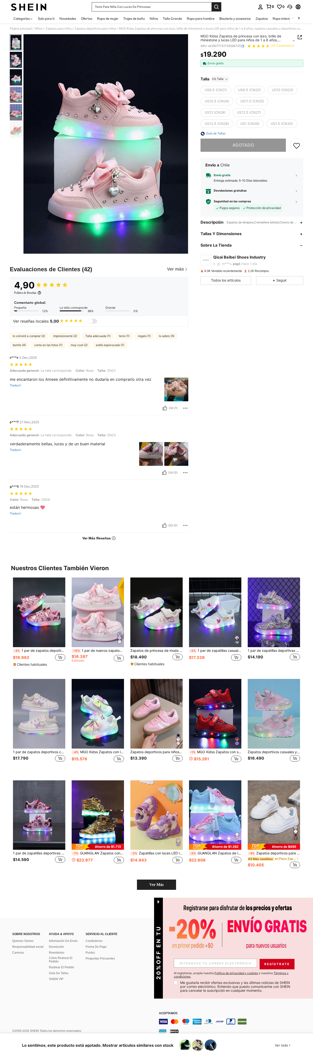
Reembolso (56, 952)
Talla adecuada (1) (98, 336)
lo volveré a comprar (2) (29, 336)
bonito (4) (19, 345)
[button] (290, 7)
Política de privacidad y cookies (236, 973)
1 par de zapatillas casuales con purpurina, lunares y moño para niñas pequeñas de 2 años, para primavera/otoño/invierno (215, 651)
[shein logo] (28, 7)
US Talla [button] (218, 79)
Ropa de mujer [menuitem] (107, 19)
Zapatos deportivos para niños (95, 28)
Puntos (90, 952)
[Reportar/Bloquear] (185, 408)
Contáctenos (94, 941)
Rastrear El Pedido (61, 967)
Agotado (243, 145)
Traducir (15, 385)
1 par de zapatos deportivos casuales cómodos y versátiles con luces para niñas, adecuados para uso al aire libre (39, 651)
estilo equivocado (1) (110, 345)
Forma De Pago (96, 946)
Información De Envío (63, 941)
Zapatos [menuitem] (262, 19)
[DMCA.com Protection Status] (174, 1031)
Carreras (18, 952)
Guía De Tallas (58, 973)
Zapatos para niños (58, 28)
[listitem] (39, 624)
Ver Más (156, 885)
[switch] (92, 321)
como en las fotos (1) (48, 345)
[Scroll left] (293, 18)
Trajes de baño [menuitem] (134, 19)
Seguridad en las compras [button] (232, 201)
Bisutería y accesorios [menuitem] (235, 19)
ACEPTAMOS (168, 1013)
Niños (39, 28)
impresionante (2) (65, 336)
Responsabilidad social (28, 946)
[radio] (216, 90)
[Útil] (165, 408)
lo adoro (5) (166, 336)
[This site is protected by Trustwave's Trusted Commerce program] (162, 1031)
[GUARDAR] (296, 145)
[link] (270, 7)
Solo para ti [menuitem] (46, 19)
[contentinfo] (232, 1021)
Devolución (56, 946)
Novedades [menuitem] (67, 19)
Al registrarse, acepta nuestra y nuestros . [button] (231, 974)
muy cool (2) (79, 345)
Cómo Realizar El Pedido (60, 959)
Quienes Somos (23, 941)
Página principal (21, 28)
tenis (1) (124, 336)
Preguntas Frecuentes (100, 958)
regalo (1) (144, 336)
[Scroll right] (299, 18)
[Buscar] (216, 6)
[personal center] (260, 7)
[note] (30, 664)
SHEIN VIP (56, 979)
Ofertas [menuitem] (86, 19)
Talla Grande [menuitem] (172, 19)
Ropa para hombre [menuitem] (200, 19)
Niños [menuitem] (154, 19)
